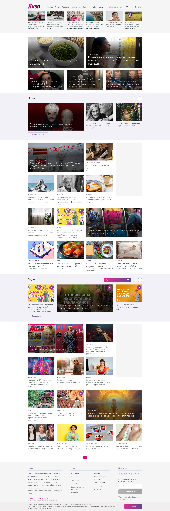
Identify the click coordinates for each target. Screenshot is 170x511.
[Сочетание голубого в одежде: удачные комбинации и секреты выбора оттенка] (114, 222)
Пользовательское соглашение (78, 488)
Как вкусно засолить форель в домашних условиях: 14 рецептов (69, 265)
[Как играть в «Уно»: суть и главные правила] (99, 432)
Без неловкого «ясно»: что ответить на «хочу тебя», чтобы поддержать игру (70, 448)
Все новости (37, 134)
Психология (76, 6)
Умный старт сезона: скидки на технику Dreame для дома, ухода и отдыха (55, 25)
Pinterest (138, 474)
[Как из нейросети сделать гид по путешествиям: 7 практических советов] (41, 250)
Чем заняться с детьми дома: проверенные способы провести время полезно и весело (123, 84)
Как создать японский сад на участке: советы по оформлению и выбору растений (40, 416)
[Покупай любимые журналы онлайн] (56, 338)
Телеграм (119, 474)
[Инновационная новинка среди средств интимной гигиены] (129, 432)
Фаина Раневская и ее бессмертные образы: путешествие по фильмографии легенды (70, 200)
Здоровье (103, 6)
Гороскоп (87, 6)
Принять (133, 506)
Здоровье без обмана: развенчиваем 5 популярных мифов (127, 306)
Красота (65, 6)
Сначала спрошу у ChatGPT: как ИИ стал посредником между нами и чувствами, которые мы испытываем (84, 83)
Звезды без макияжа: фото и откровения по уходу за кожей (40, 447)
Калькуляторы (99, 482)
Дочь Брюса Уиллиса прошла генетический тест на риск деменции (98, 125)
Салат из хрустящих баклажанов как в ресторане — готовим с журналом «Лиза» (84, 306)
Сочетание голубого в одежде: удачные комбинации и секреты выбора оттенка (114, 231)
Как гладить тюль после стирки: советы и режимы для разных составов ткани (40, 232)
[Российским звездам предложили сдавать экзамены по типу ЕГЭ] (56, 117)
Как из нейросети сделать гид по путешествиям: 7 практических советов (40, 265)
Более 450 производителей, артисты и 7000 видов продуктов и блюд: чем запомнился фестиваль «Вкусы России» (55, 166)
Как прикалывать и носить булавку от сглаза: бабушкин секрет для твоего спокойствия (129, 265)
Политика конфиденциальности (79, 493)
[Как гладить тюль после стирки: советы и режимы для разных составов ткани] (41, 216)
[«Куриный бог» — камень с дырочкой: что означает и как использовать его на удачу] (41, 183)
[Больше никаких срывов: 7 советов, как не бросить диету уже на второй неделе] (99, 366)
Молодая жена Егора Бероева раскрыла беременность (128, 124)
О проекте (74, 473)
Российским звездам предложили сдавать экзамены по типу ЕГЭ (51, 125)
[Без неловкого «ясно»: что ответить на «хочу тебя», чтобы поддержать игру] (70, 432)
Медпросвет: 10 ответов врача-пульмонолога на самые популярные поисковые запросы (41, 383)
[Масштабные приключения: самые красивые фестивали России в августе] (133, 16)
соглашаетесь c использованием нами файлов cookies (70, 506)
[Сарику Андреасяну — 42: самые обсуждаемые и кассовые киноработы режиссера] (99, 333)
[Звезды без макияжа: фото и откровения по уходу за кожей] (41, 432)
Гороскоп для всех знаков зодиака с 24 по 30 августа (68, 381)
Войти (138, 6)
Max (122, 474)
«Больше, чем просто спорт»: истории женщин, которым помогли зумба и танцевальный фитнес (75, 25)
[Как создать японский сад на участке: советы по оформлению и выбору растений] (41, 399)
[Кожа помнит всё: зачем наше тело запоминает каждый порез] (114, 16)
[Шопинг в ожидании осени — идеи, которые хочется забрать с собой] (99, 151)
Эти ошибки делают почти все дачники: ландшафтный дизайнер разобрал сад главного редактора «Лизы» (69, 233)
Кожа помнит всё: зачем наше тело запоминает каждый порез (114, 24)
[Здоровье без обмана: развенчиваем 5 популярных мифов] (129, 293)
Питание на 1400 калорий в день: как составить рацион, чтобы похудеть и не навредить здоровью (99, 266)
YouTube (125, 473)
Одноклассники (132, 473)
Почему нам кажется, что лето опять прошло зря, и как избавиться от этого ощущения (113, 60)
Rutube (129, 473)
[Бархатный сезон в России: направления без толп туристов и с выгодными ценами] (94, 16)
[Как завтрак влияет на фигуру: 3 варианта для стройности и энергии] (99, 183)
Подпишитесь (116, 280)
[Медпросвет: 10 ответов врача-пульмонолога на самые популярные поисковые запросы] (41, 366)
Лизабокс (113, 6)
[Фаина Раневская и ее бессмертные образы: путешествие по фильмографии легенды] (70, 183)
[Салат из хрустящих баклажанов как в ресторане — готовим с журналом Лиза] (85, 298)
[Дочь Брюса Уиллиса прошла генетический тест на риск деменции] (99, 112)
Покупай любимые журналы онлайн (47, 349)
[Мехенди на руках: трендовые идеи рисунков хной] (70, 399)
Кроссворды (99, 486)
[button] (140, 99)
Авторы (73, 483)
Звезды (49, 6)
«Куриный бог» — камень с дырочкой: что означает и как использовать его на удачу (41, 199)
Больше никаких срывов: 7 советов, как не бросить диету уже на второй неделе (99, 382)
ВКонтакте (135, 473)
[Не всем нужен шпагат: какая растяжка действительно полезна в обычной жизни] (36, 16)
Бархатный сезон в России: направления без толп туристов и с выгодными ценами (94, 25)
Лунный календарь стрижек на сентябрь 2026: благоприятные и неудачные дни (46, 84)
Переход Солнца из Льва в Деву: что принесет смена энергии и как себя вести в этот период (111, 414)
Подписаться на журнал (37, 498)
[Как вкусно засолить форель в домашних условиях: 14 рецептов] (70, 250)
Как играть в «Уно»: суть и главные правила (97, 447)
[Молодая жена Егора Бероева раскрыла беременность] (129, 112)
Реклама (74, 477)
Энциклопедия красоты (100, 478)
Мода (57, 6)
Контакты (74, 480)
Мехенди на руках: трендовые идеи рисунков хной (69, 414)
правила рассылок (136, 501)
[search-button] (131, 7)
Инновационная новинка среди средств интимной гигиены (129, 447)
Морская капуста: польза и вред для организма (54, 62)
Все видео (36, 316)
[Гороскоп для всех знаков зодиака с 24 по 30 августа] (70, 366)
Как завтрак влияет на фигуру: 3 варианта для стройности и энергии (99, 199)
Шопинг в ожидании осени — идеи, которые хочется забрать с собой (99, 167)
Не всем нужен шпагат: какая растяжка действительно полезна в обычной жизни (36, 25)
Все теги (97, 489)
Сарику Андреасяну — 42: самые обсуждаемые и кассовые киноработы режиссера (97, 350)
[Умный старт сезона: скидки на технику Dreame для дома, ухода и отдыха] (55, 16)
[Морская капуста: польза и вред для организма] (56, 52)
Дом (95, 6)
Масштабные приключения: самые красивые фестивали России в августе (132, 25)
